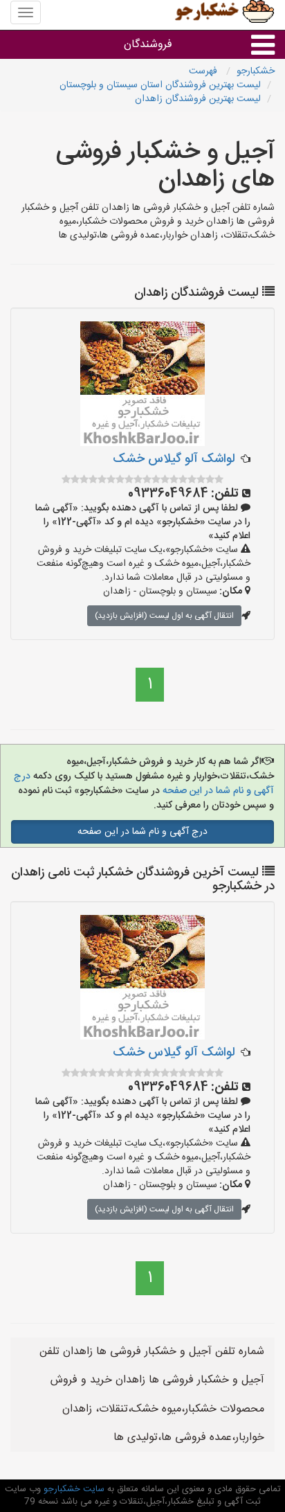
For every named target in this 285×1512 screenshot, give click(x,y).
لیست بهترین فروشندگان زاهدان (198, 99)
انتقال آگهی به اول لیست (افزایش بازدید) (164, 616)
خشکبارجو (256, 71)
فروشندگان (148, 44)
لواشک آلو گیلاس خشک (174, 459)
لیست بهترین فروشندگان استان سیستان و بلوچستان (160, 85)
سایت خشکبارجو (72, 1489)
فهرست (204, 71)
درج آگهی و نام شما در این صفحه (142, 832)
